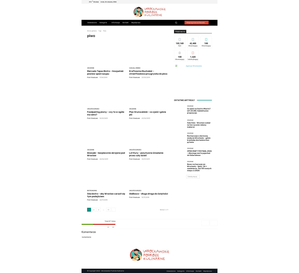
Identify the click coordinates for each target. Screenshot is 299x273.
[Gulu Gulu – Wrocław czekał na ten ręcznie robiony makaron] (179, 124)
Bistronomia (92, 190)
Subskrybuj (193, 52)
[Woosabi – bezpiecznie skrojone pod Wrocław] (106, 135)
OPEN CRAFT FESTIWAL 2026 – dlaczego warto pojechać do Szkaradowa (199, 153)
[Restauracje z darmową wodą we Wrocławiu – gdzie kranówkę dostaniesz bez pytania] (179, 138)
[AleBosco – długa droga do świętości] (148, 175)
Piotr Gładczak (92, 77)
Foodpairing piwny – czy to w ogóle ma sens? (105, 113)
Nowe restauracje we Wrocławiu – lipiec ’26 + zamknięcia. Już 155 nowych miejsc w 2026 (199, 167)
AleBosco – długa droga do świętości (148, 193)
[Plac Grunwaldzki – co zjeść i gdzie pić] (148, 94)
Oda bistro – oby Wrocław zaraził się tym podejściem (106, 195)
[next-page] (114, 210)
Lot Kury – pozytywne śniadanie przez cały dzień (146, 154)
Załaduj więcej (192, 177)
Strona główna (92, 31)
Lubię (180, 38)
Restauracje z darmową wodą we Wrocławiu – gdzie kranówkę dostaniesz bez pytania (198, 139)
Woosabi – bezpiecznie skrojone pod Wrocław (106, 154)
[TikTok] (207, 1)
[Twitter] (210, 1)
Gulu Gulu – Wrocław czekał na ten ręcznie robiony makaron (198, 125)
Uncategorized (93, 109)
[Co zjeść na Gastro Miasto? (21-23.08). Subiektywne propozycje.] (179, 109)
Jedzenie (90, 68)
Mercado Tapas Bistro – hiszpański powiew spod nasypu (105, 72)
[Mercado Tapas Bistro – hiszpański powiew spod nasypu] (106, 53)
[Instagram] (204, 1)
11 (108, 210)
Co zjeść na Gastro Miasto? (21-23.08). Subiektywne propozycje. (199, 111)
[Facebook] (202, 1)
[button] (176, 22)
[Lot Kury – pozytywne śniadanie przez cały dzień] (148, 135)
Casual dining (134, 68)
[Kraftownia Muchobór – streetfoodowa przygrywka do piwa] (148, 53)
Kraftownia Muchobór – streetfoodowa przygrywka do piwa (148, 72)
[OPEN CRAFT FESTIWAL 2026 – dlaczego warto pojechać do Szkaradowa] (179, 152)
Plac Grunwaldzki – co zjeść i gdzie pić (147, 113)
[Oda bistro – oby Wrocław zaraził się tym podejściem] (106, 175)
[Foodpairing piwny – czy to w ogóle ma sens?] (106, 94)
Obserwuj (193, 38)
